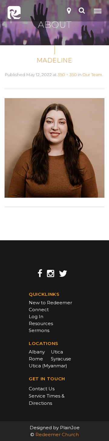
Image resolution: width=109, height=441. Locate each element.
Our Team (92, 74)
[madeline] (54, 147)
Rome (36, 359)
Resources (41, 323)
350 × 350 (67, 74)
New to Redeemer (50, 303)
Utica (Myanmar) (48, 366)
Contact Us (41, 388)
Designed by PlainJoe (55, 427)
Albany (37, 352)
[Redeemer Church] (14, 12)
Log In (36, 316)
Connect (39, 310)
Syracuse (61, 359)
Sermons (39, 330)
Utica (57, 352)
